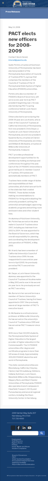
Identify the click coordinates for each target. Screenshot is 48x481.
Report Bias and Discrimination (23, 464)
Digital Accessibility (19, 462)
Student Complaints (19, 448)
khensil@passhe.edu (18, 60)
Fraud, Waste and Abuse (21, 446)
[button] (41, 433)
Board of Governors (19, 455)
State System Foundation (21, 459)
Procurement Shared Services (23, 461)
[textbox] (25, 433)
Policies (14, 445)
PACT (14, 457)
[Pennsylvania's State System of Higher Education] (24, 7)
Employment (16, 439)
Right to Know (17, 443)
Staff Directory (17, 441)
